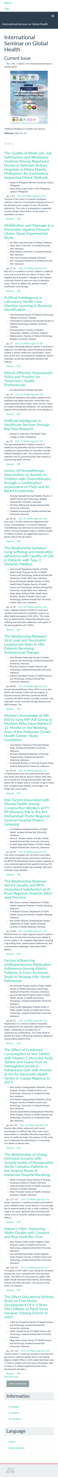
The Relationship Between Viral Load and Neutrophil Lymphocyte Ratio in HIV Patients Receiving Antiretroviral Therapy (25, 644)
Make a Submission (18, 1384)
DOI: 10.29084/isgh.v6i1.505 (29, 344)
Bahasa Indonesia (16, 1448)
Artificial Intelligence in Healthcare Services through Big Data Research (27, 425)
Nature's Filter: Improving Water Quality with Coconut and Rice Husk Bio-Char (26, 1233)
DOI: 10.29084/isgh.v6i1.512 (33, 852)
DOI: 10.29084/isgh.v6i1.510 (33, 686)
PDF (18, 219)
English (12, 1442)
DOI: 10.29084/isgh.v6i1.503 (31, 196)
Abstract (10, 219)
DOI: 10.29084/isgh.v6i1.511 (33, 771)
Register (8, 3)
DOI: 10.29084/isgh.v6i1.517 (35, 1268)
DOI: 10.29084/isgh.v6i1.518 (35, 1351)
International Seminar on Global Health (25, 24)
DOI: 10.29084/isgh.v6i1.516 (35, 1200)
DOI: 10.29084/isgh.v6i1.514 (33, 1021)
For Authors (14, 1413)
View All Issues (11, 1377)
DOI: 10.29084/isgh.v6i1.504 (33, 268)
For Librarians (15, 1419)
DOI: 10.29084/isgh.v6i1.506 (29, 395)
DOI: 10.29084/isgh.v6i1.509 (33, 607)
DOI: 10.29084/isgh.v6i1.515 (34, 1125)
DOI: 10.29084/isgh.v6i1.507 (29, 441)
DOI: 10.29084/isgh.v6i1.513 (33, 931)
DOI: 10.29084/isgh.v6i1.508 (33, 519)
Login (6, 9)
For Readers (14, 1407)
